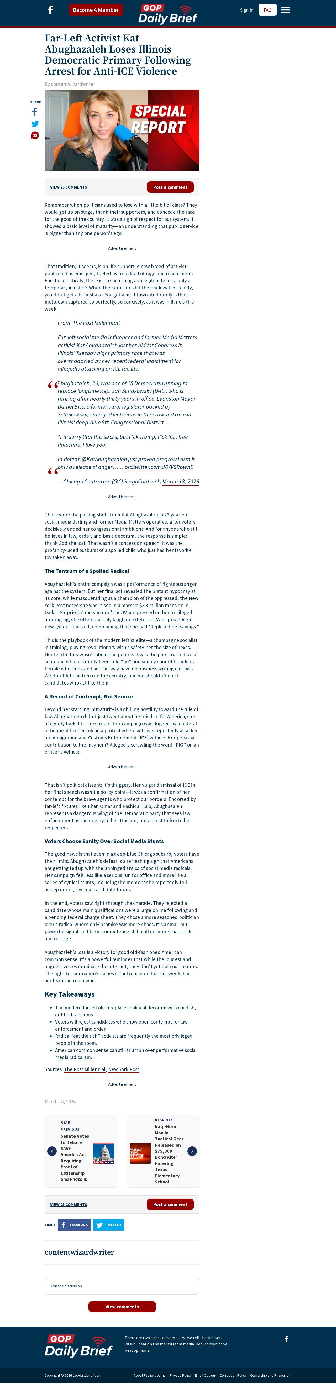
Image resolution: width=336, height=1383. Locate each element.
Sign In (246, 10)
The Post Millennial (85, 1069)
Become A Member (96, 9)
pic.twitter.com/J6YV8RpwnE (159, 467)
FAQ (268, 10)
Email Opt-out (205, 1375)
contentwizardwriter (73, 84)
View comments (122, 1307)
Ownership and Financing (269, 1375)
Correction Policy (233, 1375)
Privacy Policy (181, 1375)
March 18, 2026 (180, 481)
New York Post (123, 1069)
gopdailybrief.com (87, 1375)
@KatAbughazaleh (104, 459)
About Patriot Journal (150, 1375)
